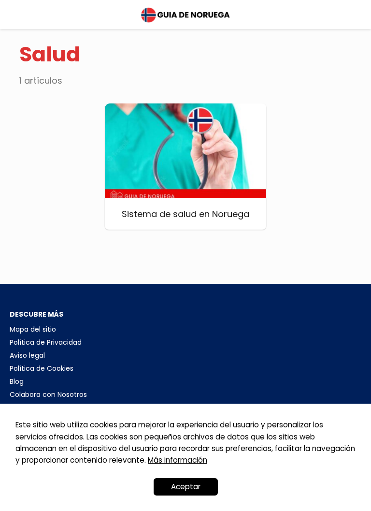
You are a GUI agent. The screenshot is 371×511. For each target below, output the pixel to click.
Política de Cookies (41, 368)
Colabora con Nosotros (48, 394)
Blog (17, 381)
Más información (177, 460)
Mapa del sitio (33, 329)
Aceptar (185, 487)
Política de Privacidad (46, 342)
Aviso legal (27, 355)
